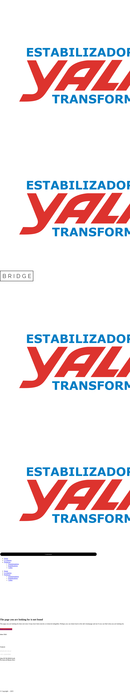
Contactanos (48, 554)
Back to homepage (6, 629)
